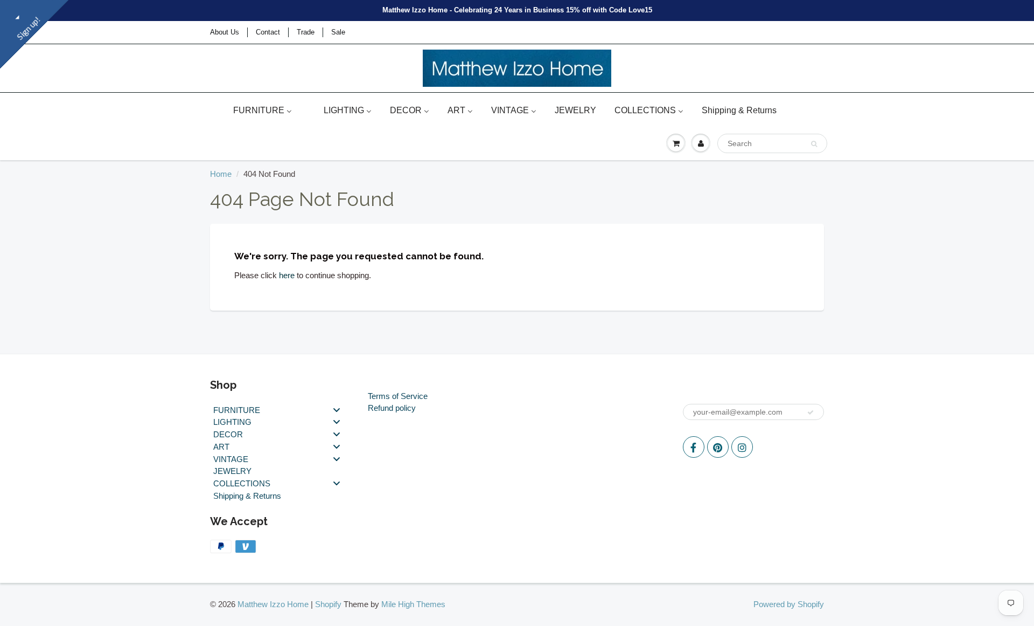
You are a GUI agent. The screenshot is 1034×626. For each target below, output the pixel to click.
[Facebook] (693, 447)
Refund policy (392, 407)
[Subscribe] (810, 412)
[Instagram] (742, 447)
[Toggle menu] (337, 409)
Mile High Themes (413, 604)
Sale (338, 32)
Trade (306, 32)
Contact (268, 32)
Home (221, 173)
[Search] (814, 144)
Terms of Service (398, 396)
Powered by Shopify (788, 604)
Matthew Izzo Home (273, 604)
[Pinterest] (718, 447)
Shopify (328, 604)
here (287, 275)
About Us (224, 32)
